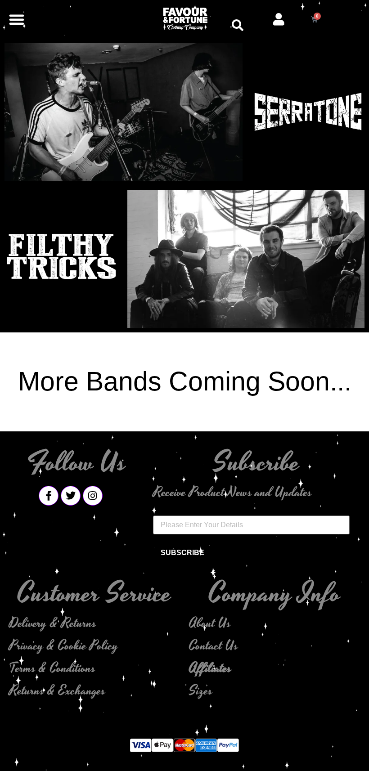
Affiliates (210, 668)
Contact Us (213, 646)
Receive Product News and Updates (232, 492)
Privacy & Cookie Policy (63, 646)
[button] (16, 19)
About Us (210, 623)
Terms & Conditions (52, 668)
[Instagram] (93, 496)
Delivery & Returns (52, 623)
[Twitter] (71, 496)
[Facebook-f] (48, 496)
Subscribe (182, 552)
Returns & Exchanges (57, 691)
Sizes (200, 691)
